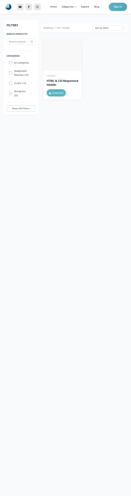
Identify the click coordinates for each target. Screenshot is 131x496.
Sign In (118, 6)
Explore (85, 6)
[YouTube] (20, 7)
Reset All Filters (20, 108)
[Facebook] (28, 7)
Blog (96, 6)
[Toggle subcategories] (31, 83)
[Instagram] (37, 7)
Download (57, 92)
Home (53, 6)
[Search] (32, 41)
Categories (68, 6)
